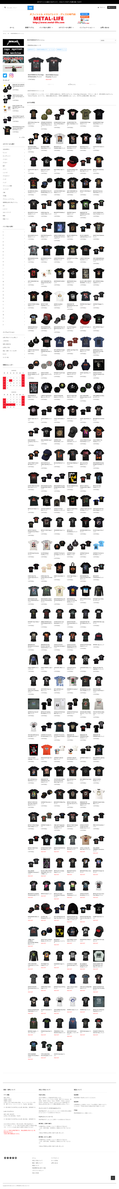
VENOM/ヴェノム (61, 49)
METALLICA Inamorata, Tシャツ (98, 170)
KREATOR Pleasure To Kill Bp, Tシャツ (46, 236)
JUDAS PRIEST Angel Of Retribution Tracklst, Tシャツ (19, 118)
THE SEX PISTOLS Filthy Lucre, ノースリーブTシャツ (98, 713)
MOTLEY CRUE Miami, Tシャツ (85, 192)
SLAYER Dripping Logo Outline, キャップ (72, 170)
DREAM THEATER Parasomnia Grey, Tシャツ (33, 988)
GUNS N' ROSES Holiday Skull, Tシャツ (33, 305)
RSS (33, 1173)
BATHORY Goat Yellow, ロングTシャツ (98, 599)
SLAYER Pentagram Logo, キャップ (71, 327)
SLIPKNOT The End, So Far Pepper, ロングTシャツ (59, 555)
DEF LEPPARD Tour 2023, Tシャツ (71, 780)
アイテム (112, 7)
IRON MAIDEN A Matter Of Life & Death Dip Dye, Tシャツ (46, 600)
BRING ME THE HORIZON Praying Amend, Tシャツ (84, 736)
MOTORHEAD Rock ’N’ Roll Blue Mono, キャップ (46, 192)
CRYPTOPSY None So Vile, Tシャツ (46, 690)
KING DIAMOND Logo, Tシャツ (46, 441)
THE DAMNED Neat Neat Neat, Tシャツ (59, 1010)
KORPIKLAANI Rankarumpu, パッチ (58, 441)
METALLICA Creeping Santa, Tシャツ (59, 871)
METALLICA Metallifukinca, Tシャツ (72, 531)
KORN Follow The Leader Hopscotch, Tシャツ (33, 577)
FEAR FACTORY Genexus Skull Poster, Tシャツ (98, 691)
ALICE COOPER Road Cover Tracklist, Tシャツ (98, 213)
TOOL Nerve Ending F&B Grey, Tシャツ (85, 987)
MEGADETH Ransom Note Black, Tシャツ (72, 147)
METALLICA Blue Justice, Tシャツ (97, 486)
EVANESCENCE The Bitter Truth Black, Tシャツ (72, 124)
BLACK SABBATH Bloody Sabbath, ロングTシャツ (33, 374)
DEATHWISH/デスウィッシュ (17, 33)
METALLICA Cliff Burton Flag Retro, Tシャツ (98, 1010)
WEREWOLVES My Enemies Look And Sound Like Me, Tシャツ (46, 646)
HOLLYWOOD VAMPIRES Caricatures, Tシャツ (98, 849)
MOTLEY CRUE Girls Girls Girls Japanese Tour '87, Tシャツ (32, 804)
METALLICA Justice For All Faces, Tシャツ (72, 848)
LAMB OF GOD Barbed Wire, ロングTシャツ (46, 396)
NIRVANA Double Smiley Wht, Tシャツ (98, 803)
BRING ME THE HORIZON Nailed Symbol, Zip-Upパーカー (19, 86)
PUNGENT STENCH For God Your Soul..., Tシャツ (98, 1032)
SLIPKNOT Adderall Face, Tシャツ (58, 758)
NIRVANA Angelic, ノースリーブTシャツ (33, 1032)
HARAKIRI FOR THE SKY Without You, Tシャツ (85, 623)
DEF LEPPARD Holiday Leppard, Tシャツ (98, 282)
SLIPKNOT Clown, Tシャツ (85, 758)
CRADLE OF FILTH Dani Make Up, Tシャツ (59, 712)
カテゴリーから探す (65, 27)
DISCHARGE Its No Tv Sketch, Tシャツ (33, 236)
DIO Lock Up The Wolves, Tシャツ (84, 463)
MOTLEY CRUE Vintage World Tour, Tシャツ (72, 825)
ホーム (12, 27)
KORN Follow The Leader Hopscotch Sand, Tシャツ (46, 577)
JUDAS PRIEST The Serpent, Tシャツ (97, 441)
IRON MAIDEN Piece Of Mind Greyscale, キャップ (59, 328)
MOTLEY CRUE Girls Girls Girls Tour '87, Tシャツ (72, 804)
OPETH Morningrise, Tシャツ (85, 1032)
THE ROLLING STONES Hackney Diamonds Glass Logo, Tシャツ (59, 781)
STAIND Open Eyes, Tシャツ (98, 917)
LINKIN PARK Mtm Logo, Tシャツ (98, 622)
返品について (35, 1165)
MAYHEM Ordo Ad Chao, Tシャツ (98, 419)
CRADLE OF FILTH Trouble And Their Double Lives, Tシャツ (85, 826)
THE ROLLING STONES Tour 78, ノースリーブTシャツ (85, 713)
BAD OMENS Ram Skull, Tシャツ (85, 780)
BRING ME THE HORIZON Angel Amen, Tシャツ (72, 736)
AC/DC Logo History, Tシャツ (85, 419)
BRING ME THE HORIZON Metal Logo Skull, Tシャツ (85, 804)
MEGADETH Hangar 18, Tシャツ (98, 871)
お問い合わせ (104, 27)
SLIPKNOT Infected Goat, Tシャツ (84, 554)
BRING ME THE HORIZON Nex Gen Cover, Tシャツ (45, 781)
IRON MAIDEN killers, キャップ (33, 917)
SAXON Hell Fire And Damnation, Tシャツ (59, 622)
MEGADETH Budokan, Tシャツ (59, 213)
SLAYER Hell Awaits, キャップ (85, 327)
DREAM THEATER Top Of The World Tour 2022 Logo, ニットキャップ (72, 918)
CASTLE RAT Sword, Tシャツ (98, 147)
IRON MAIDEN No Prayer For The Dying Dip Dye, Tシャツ (72, 600)
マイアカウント (55, 1158)
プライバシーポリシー (38, 1170)
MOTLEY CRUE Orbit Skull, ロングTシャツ (72, 396)
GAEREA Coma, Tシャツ (72, 1009)
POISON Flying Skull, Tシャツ (46, 1032)
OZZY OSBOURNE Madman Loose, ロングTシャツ (85, 397)
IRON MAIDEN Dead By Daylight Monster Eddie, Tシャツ (59, 487)
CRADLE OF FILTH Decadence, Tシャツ (84, 894)
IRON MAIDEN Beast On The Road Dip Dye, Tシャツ (59, 600)
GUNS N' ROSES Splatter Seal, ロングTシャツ (46, 374)
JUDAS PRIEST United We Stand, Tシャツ (33, 463)
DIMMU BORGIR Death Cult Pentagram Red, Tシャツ (46, 623)
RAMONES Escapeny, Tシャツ (72, 690)
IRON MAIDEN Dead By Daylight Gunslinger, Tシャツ (98, 464)
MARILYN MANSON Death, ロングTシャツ (59, 396)
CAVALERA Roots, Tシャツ (85, 668)
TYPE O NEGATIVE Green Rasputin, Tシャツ (46, 1055)
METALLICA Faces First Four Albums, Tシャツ (98, 894)
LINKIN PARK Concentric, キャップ (71, 441)
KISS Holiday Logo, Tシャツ (59, 170)
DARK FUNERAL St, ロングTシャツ (33, 668)
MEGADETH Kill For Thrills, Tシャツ (71, 871)
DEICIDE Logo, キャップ (98, 644)
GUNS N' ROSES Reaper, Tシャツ (97, 780)
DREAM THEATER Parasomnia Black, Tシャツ (72, 623)
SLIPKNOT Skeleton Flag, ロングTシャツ (71, 373)
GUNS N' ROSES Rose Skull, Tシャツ (72, 509)
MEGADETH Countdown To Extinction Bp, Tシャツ (33, 894)
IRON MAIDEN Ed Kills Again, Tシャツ (33, 259)
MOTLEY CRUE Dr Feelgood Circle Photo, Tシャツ (33, 532)
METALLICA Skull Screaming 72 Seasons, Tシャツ (59, 895)
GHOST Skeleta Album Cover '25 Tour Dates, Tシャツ (18, 97)
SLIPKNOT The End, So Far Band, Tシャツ (98, 554)
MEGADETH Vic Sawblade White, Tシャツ (59, 147)
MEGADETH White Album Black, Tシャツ (46, 147)
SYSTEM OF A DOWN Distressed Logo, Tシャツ (72, 965)
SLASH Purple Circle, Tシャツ (98, 531)
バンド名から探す (45, 27)
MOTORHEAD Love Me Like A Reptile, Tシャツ (85, 690)
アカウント (102, 7)
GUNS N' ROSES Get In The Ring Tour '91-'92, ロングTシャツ (59, 237)
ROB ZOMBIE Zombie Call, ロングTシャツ (72, 940)
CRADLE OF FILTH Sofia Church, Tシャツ (85, 645)
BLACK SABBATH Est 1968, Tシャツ (72, 236)
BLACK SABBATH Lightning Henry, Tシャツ (85, 236)
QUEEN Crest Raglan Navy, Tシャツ (85, 350)
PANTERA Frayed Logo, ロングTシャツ (59, 373)
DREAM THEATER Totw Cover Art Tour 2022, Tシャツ (85, 918)
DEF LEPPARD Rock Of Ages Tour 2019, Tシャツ (59, 917)
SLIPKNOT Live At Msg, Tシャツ (72, 259)
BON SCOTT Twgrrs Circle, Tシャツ (45, 170)
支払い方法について (37, 1160)
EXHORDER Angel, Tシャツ (59, 964)
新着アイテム (29, 27)
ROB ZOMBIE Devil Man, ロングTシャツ (98, 396)
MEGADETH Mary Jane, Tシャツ (85, 871)
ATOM (37, 1173)
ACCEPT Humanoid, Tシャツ (46, 1010)
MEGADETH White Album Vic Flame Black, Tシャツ (33, 148)
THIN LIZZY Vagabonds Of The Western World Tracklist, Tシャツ (59, 826)
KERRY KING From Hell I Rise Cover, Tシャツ (33, 486)
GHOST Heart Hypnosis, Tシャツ (98, 236)
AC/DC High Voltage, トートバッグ (72, 576)
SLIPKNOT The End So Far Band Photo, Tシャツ (46, 735)
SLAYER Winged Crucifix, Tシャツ (45, 554)
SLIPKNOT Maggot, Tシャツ (98, 305)
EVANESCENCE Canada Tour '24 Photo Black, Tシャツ (59, 124)
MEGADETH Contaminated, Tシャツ (98, 576)
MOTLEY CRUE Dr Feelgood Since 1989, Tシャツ (85, 487)
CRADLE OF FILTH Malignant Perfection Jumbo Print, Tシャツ (72, 646)
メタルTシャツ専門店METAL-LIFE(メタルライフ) (20, 1185)
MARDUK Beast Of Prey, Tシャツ (59, 987)
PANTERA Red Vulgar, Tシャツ (85, 305)
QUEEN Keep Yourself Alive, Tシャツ (33, 712)
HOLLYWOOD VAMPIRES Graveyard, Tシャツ (33, 872)
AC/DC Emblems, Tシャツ (46, 419)
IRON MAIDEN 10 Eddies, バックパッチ (32, 396)
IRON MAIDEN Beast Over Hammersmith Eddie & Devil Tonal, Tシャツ (19, 128)
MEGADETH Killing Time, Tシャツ (59, 803)
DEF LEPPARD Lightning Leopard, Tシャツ (98, 758)
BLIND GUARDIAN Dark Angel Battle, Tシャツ (33, 1010)
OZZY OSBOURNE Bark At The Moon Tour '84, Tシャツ (98, 260)
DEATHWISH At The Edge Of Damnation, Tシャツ (36, 75)
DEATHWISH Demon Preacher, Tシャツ (52, 76)
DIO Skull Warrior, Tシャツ (59, 463)
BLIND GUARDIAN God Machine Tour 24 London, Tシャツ (99, 988)
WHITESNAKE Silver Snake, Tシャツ (71, 282)
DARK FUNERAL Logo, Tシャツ (46, 668)
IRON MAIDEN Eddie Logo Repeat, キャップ (46, 327)
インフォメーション (86, 27)
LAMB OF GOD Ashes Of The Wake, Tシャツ (85, 509)
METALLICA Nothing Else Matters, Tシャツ (46, 712)
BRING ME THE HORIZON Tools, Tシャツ (98, 735)
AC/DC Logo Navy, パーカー (85, 373)
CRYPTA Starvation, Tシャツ (59, 1055)
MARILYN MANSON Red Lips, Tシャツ (59, 848)
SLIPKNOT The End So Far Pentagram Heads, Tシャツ (59, 736)
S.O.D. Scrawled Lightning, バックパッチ (33, 758)
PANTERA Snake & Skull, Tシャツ (71, 213)
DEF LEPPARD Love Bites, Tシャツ (58, 690)
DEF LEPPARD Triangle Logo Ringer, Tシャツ (59, 350)
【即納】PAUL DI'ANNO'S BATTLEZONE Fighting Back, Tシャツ (33, 942)
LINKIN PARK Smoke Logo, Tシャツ (46, 987)
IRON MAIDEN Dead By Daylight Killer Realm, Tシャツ (46, 487)
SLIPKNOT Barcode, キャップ (46, 803)
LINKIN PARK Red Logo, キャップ (98, 940)
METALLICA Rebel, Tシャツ (33, 509)
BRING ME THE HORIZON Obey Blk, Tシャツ (46, 351)
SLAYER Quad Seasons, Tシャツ (33, 554)
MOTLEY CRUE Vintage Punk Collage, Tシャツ (33, 825)
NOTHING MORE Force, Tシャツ (85, 531)
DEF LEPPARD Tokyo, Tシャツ (98, 327)
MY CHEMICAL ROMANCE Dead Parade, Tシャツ (84, 965)
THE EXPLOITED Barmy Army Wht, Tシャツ (33, 735)
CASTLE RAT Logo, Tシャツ (33, 170)
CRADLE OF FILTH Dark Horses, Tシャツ (72, 712)
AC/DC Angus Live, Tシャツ (33, 419)
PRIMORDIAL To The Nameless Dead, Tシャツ (59, 1032)
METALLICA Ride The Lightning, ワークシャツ (98, 668)
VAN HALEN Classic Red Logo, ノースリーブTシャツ (72, 1033)
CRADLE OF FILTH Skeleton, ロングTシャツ (59, 509)
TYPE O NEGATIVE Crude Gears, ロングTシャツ (33, 965)
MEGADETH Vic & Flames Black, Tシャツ (85, 147)
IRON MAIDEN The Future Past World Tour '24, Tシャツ (85, 577)
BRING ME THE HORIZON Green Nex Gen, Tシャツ (85, 214)
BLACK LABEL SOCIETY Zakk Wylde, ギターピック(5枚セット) (46, 872)
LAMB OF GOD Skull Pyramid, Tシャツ (84, 259)
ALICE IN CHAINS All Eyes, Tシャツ (46, 509)
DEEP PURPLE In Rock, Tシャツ (85, 599)
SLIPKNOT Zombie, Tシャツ (46, 825)
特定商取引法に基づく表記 (39, 1168)
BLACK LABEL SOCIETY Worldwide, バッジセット (85, 282)
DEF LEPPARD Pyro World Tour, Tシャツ (32, 780)
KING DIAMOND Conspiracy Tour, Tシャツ (33, 442)
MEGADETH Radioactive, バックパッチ (59, 941)
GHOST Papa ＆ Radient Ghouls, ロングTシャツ (46, 940)
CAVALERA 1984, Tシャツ (59, 668)
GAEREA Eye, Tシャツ (85, 1009)
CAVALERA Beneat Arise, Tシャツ (71, 668)
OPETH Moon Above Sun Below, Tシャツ (33, 123)
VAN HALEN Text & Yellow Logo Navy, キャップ (46, 464)
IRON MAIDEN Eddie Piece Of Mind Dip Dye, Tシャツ (33, 600)
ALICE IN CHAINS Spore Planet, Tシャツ (59, 192)
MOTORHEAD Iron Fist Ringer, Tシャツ (46, 259)
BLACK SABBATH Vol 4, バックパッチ (72, 486)
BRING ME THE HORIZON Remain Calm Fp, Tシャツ (72, 306)
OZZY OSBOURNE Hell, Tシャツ (33, 282)
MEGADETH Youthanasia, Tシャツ (72, 894)
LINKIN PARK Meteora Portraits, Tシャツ (59, 259)
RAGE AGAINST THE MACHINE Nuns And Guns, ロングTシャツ (98, 965)
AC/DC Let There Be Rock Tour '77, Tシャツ (85, 848)
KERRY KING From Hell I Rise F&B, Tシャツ (85, 170)
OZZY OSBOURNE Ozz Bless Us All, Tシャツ (72, 192)
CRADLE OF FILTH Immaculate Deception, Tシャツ (59, 646)
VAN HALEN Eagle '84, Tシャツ (46, 758)
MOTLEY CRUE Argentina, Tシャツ (45, 305)
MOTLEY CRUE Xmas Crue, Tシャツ (33, 848)
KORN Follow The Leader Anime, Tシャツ (46, 213)
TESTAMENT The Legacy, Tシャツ (45, 964)
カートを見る (54, 1160)
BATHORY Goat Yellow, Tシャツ (33, 622)
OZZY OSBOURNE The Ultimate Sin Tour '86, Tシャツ (46, 283)
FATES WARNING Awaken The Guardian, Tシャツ (33, 1056)
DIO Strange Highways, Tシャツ (72, 463)
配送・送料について (37, 1163)
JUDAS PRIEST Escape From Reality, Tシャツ (85, 441)
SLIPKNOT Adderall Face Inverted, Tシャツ (72, 758)
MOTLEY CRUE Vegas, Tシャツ (46, 531)
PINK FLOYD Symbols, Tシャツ (98, 825)
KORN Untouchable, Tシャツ (59, 576)
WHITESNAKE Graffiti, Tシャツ (59, 282)
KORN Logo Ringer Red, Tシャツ (72, 350)
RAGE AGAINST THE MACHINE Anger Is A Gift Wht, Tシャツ (18, 107)
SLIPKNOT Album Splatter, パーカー (71, 554)
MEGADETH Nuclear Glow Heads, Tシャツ (98, 192)
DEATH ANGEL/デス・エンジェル (45, 49)
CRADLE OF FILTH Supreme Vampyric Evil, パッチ (98, 374)
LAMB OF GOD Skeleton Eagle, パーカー (33, 350)
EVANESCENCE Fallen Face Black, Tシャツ (46, 848)
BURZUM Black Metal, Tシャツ (85, 940)
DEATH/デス (31, 49)
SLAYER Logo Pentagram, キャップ (45, 917)
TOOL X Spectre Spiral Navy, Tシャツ (72, 987)
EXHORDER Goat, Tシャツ (59, 531)
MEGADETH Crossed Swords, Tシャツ (33, 213)
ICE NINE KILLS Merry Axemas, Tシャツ (33, 192)
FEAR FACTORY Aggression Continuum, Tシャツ (33, 691)
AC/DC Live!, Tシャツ (72, 418)
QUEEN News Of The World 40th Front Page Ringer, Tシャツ (98, 351)
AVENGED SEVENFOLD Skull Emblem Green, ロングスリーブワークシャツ (46, 124)
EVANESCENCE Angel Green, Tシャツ (85, 123)
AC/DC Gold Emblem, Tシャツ (59, 419)
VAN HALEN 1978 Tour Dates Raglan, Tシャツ (98, 509)
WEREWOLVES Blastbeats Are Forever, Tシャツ (33, 646)
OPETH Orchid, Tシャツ (46, 893)
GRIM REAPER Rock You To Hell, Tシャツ (32, 327)
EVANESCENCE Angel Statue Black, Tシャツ (98, 123)
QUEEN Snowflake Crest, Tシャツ (58, 305)
